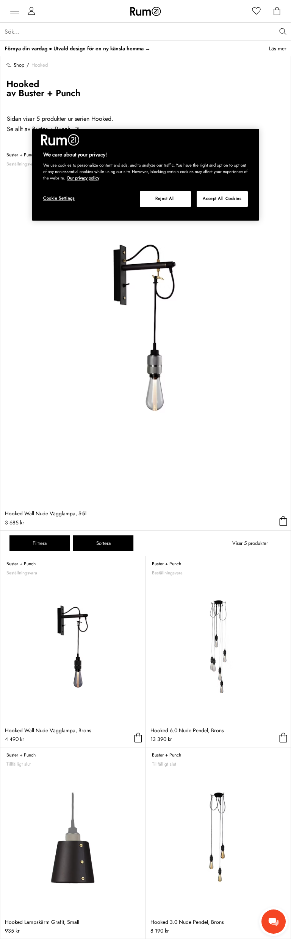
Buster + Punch (49, 93)
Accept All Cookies (222, 199)
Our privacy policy (83, 178)
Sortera (103, 543)
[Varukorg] (277, 11)
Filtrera (40, 543)
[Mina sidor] (31, 11)
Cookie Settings (59, 198)
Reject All (165, 199)
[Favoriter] (256, 11)
